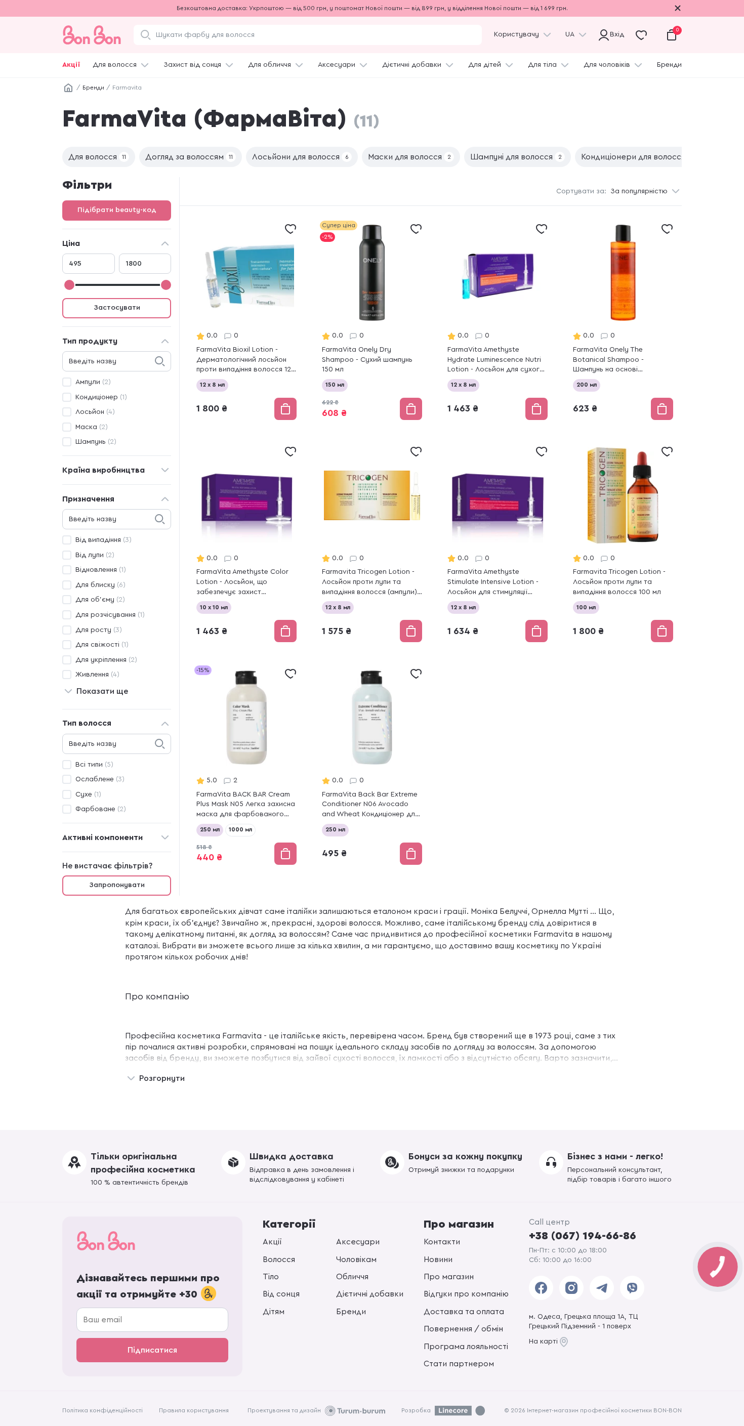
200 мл (586, 385)
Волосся (279, 1259)
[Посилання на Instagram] (571, 1288)
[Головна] (68, 88)
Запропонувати (117, 885)
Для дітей (484, 64)
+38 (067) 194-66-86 (582, 1235)
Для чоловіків (607, 64)
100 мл (586, 607)
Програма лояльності (466, 1347)
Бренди (669, 64)
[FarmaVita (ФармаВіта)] (246, 321)
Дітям (273, 1312)
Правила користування (194, 1410)
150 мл (334, 385)
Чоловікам (356, 1259)
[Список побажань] (290, 229)
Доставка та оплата (464, 1312)
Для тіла (542, 64)
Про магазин (449, 1277)
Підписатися (152, 1350)
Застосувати (117, 307)
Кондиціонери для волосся (637, 157)
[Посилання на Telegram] (602, 1288)
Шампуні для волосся (516, 157)
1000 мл (240, 829)
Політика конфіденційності (102, 1410)
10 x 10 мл (214, 607)
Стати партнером (459, 1364)
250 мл (210, 829)
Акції (71, 64)
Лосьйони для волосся (300, 157)
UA (569, 34)
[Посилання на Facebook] (541, 1288)
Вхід (615, 34)
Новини (438, 1259)
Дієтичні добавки (411, 64)
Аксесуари (336, 64)
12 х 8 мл (212, 385)
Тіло (271, 1277)
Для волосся (115, 64)
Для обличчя (269, 64)
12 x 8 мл (463, 385)
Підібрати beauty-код (116, 210)
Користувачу (516, 34)
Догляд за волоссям (189, 157)
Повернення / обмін (463, 1329)
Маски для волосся (409, 157)
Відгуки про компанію (466, 1294)
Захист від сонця (192, 64)
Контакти (442, 1242)
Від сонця (281, 1294)
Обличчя (352, 1277)
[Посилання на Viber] (632, 1288)
